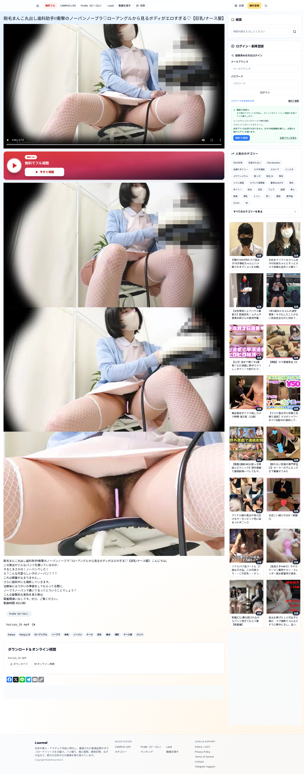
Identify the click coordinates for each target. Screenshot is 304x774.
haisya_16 (25, 634)
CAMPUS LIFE (68, 5)
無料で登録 (293, 101)
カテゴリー (121, 751)
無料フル (50, 5)
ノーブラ (56, 634)
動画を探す (125, 5)
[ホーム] (37, 6)
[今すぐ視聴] (14, 166)
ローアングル (40, 634)
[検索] (294, 31)
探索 (142, 5)
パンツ (140, 634)
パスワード (237, 76)
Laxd (111, 5)
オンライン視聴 (46, 663)
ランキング (147, 751)
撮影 (117, 634)
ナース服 (128, 634)
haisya (11, 634)
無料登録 (254, 5)
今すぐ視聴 (47, 172)
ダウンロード (20, 663)
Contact (199, 761)
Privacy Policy (202, 751)
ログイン (265, 92)
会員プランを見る (288, 138)
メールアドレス (239, 61)
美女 (108, 634)
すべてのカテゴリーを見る (247, 211)
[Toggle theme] (266, 5)
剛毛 (67, 634)
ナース (90, 634)
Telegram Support (205, 766)
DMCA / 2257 (202, 746)
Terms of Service (204, 756)
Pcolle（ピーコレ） (92, 5)
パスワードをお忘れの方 (242, 100)
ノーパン (77, 634)
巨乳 (99, 634)
